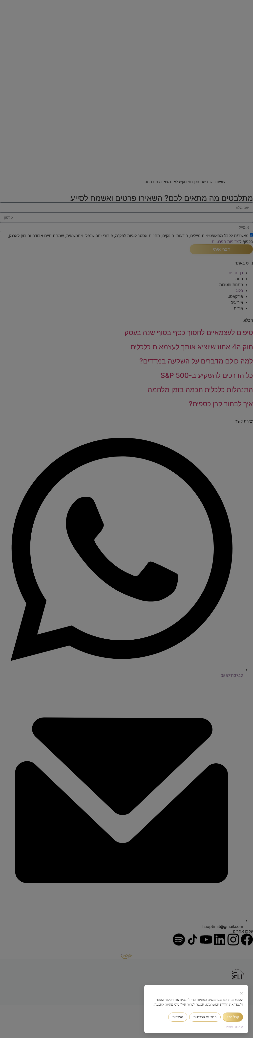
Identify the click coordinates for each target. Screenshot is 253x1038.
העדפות (177, 1017)
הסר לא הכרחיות (204, 1017)
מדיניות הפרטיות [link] (234, 1027)
